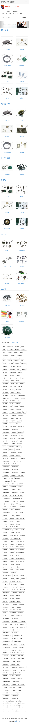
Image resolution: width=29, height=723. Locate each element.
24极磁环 (12, 381)
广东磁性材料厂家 (7, 635)
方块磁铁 (5, 378)
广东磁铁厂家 (15, 461)
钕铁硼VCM (14, 667)
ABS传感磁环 (13, 687)
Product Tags (15, 342)
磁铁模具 (5, 612)
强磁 (22, 361)
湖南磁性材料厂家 (20, 518)
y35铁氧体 (14, 481)
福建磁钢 (5, 570)
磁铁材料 (18, 598)
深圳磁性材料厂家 (18, 635)
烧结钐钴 (12, 595)
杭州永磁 (5, 564)
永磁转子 (11, 449)
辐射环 (17, 381)
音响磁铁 (5, 406)
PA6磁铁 (5, 449)
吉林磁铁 (18, 532)
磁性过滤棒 (5, 392)
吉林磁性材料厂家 (14, 535)
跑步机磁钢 (5, 489)
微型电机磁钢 (15, 469)
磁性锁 (16, 624)
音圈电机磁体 (6, 667)
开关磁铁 (12, 615)
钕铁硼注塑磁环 (6, 693)
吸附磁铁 (5, 358)
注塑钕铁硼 (5, 355)
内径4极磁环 (6, 644)
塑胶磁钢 (14, 484)
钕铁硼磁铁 (16, 361)
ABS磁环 (5, 687)
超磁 (4, 352)
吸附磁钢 (20, 486)
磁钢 (4, 361)
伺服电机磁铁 (6, 621)
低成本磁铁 (14, 592)
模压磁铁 (4, 30)
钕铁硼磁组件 (15, 698)
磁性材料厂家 (15, 638)
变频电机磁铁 (6, 466)
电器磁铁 (19, 607)
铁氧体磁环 (21, 592)
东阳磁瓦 (19, 567)
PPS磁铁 (18, 449)
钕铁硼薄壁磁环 (6, 661)
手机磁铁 (22, 406)
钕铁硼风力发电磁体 (8, 673)
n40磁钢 (11, 478)
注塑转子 (5, 412)
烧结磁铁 (10, 352)
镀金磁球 (19, 661)
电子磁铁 (5, 409)
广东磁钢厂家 (22, 458)
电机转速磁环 (21, 684)
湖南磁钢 (12, 524)
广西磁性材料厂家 (20, 541)
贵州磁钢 (12, 544)
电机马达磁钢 (6, 492)
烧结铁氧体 (12, 369)
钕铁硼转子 (18, 409)
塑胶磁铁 (5, 375)
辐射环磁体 (20, 415)
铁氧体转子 (12, 412)
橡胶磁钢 (22, 575)
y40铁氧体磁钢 (6, 484)
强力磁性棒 (5, 421)
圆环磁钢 (5, 455)
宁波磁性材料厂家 (20, 558)
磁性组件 (21, 435)
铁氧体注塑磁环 (16, 693)
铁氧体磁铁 (10, 349)
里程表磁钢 (5, 678)
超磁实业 (15, 604)
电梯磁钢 (18, 675)
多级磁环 (14, 690)
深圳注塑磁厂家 (6, 498)
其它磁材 (4, 288)
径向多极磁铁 (6, 590)
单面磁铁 (5, 403)
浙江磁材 (5, 555)
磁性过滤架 (13, 655)
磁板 (18, 653)
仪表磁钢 (21, 358)
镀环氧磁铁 (23, 624)
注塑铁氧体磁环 (6, 647)
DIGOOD (17, 721)
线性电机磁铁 (15, 618)
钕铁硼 (22, 346)
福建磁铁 (12, 570)
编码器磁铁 (5, 444)
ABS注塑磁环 (6, 690)
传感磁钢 (5, 401)
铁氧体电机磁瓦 (12, 507)
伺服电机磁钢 (6, 469)
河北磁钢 (5, 552)
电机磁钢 (5, 675)
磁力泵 (12, 418)
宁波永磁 (12, 564)
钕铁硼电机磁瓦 (21, 507)
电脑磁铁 (5, 624)
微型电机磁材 (15, 472)
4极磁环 (11, 378)
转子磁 (15, 358)
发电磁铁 (23, 369)
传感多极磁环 (13, 426)
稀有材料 (18, 630)
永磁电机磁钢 (21, 438)
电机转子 (5, 486)
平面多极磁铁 (15, 587)
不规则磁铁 (14, 621)
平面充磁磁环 (6, 695)
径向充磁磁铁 (19, 615)
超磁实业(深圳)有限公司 (8, 2)
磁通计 (11, 624)
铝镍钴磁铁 (5, 607)
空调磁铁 (5, 495)
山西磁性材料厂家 (7, 529)
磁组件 (3, 234)
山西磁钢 (16, 529)
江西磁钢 (21, 512)
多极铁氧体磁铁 (6, 398)
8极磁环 (17, 378)
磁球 (14, 661)
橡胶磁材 (5, 578)
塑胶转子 (21, 484)
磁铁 (4, 349)
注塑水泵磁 (20, 650)
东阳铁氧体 (12, 567)
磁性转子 (5, 389)
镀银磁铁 (18, 595)
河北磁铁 (12, 552)
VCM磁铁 (23, 349)
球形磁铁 (18, 375)
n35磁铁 (5, 478)
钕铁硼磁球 (5, 664)
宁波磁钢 (5, 558)
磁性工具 (19, 610)
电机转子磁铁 (13, 438)
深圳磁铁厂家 (14, 458)
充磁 (17, 627)
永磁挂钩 (18, 423)
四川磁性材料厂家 (20, 549)
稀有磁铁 (17, 346)
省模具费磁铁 (6, 592)
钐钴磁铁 (13, 607)
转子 (11, 358)
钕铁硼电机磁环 (17, 641)
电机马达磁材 (15, 492)
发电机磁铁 (20, 475)
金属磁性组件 (11, 446)
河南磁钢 (5, 524)
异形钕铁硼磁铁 (6, 670)
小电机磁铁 (5, 475)
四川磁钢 (12, 549)
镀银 (18, 664)
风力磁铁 (17, 349)
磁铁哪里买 (17, 509)
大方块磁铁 (18, 504)
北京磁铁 (5, 515)
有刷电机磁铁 (6, 441)
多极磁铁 (19, 366)
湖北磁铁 (18, 524)
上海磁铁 (18, 515)
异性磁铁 (5, 372)
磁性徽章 (22, 383)
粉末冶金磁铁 (15, 590)
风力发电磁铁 (22, 670)
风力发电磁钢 (18, 673)
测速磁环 (20, 690)
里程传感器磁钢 (6, 681)
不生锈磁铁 (22, 590)
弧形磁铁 (19, 412)
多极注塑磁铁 (16, 398)
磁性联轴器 (18, 389)
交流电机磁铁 (15, 429)
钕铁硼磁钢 (5, 650)
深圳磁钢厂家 (6, 461)
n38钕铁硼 (17, 478)
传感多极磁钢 (16, 681)
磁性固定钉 (5, 658)
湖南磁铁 (12, 518)
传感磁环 (20, 687)
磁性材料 (12, 598)
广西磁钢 (12, 541)
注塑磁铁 (22, 352)
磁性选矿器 (5, 395)
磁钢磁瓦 (22, 501)
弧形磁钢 (12, 455)
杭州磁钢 (12, 561)
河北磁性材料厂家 (20, 552)
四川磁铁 (5, 549)
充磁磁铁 (23, 398)
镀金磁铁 (5, 598)
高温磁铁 (5, 423)
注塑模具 (13, 444)
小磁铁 (11, 509)
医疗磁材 (23, 363)
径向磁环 (15, 647)
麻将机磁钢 (13, 489)
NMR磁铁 (14, 432)
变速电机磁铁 (21, 426)
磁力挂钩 (12, 423)
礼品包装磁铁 (6, 633)
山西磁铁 (22, 529)
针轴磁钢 (13, 678)
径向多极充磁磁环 (7, 575)
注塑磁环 (22, 644)
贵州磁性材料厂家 (20, 544)
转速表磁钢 (19, 678)
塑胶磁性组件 (14, 435)
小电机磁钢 (22, 472)
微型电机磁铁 (6, 472)
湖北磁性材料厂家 (14, 527)
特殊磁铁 (20, 452)
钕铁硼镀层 (23, 627)
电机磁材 (5, 366)
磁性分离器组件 (6, 604)
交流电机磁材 (15, 466)
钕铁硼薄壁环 (21, 658)
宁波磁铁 (12, 558)
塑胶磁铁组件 (15, 695)
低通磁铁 (5, 610)
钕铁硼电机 (19, 421)
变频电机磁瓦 (6, 464)
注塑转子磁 (13, 650)
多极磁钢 (22, 441)
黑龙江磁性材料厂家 (15, 538)
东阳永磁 (18, 564)
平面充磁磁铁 (6, 587)
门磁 (4, 446)
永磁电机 (5, 426)
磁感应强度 (5, 458)
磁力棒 (12, 392)
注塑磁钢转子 (13, 486)
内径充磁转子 (13, 612)
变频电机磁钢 (15, 464)
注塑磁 (3, 180)
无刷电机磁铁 (15, 441)
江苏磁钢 (12, 521)
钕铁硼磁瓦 (5, 452)
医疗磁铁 (20, 432)
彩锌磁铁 (12, 627)
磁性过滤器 (5, 655)
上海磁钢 (5, 518)
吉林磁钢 (5, 535)
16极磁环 (5, 381)
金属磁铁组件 (6, 698)
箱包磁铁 (19, 401)
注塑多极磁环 (6, 684)
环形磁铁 (18, 392)
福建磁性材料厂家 (20, 570)
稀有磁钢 (18, 455)
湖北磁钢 (5, 527)
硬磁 (18, 369)
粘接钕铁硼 (5, 158)
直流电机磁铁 (6, 429)
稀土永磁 (20, 495)
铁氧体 (17, 578)
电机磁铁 (13, 355)
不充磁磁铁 (12, 401)
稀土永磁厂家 (13, 495)
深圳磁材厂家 (6, 638)
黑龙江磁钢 (5, 538)
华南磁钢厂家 (15, 501)
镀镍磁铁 (5, 627)
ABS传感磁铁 (13, 372)
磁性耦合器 (12, 653)
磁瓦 (24, 412)
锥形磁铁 (15, 670)
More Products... (24, 34)
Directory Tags (5, 342)
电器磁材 (17, 363)
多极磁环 (5, 369)
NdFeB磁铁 (6, 584)
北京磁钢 (12, 515)
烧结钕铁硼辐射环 (7, 641)
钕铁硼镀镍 (13, 572)
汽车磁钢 (20, 489)
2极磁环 (23, 378)
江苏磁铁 (5, 521)
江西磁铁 (15, 512)
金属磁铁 (5, 386)
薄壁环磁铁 (13, 395)
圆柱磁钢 (5, 504)
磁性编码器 (19, 444)
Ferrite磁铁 (21, 584)
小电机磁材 (13, 475)
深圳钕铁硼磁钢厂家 (17, 498)
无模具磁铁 (20, 612)
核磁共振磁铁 (13, 386)
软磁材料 (12, 578)
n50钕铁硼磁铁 (6, 481)
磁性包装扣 (13, 658)
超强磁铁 (12, 409)
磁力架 (22, 653)
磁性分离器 (18, 418)
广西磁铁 (5, 541)
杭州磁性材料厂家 (20, 561)
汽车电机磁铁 (22, 621)
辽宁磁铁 (5, 532)
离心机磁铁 (5, 435)
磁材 (21, 638)
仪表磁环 (14, 684)
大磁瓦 (4, 507)
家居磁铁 (13, 421)
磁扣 (17, 383)
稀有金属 (5, 630)
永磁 (4, 346)
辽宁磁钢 (12, 532)
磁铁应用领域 (15, 633)
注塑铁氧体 (12, 366)
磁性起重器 (12, 581)
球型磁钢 (12, 504)
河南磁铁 (18, 521)
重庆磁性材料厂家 (20, 547)
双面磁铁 (12, 403)
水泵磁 (12, 383)
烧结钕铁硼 (5, 103)
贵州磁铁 (5, 544)
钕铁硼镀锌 (5, 572)
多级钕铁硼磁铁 (21, 395)
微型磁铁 (5, 509)
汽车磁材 (11, 363)
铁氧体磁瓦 (13, 452)
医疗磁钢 (23, 578)
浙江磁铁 (12, 555)
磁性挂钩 (20, 386)
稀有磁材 (12, 630)
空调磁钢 (22, 492)
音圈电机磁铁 (6, 415)
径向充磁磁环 (14, 644)
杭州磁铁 (5, 561)
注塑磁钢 (5, 438)
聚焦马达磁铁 (22, 667)
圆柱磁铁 (12, 375)
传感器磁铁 (19, 355)
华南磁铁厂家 (6, 501)
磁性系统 (19, 581)
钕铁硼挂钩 (20, 655)
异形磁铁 (20, 372)
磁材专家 (5, 601)
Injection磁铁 (14, 584)
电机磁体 (14, 415)
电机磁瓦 (12, 675)
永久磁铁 (16, 575)
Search (24, 17)
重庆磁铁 (5, 547)
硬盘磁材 (18, 403)
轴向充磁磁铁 (6, 618)
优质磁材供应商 (6, 512)
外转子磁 (5, 653)
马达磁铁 (16, 406)
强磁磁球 (13, 664)
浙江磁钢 (18, 555)
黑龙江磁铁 (22, 535)
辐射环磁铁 (5, 383)
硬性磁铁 (5, 567)
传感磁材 (5, 581)
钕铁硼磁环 (5, 418)
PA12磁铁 (18, 446)
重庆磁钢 (12, 547)
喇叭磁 (18, 601)
